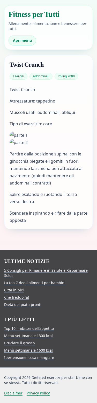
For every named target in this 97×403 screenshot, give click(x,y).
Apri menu (22, 40)
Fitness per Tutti (34, 14)
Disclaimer (13, 393)
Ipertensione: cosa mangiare (29, 357)
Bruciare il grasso (19, 342)
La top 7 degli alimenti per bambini (34, 282)
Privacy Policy (38, 393)
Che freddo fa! (16, 297)
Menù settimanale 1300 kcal (28, 335)
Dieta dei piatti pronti (22, 304)
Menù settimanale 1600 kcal (28, 350)
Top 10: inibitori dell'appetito (29, 328)
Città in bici (14, 290)
